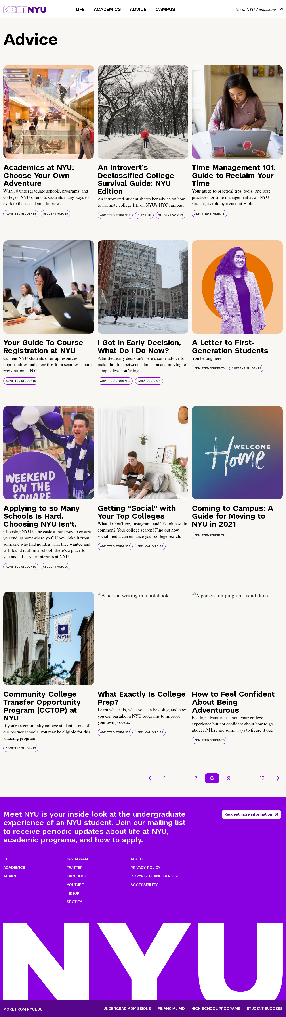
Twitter (75, 867)
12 (262, 778)
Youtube (75, 885)
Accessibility (144, 885)
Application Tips (150, 546)
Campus (165, 9)
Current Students (246, 368)
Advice (138, 9)
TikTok (73, 893)
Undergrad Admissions (127, 1009)
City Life (144, 215)
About (136, 859)
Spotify (74, 902)
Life (80, 9)
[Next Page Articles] (277, 777)
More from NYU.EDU (22, 1009)
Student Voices (55, 214)
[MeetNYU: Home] (24, 9)
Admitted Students (21, 214)
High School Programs (215, 1009)
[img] (48, 112)
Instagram (77, 859)
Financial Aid (171, 1009)
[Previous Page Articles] (150, 777)
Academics (107, 9)
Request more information (248, 814)
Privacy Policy (145, 867)
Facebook (77, 876)
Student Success (265, 1009)
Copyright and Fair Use (154, 876)
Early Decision (149, 381)
